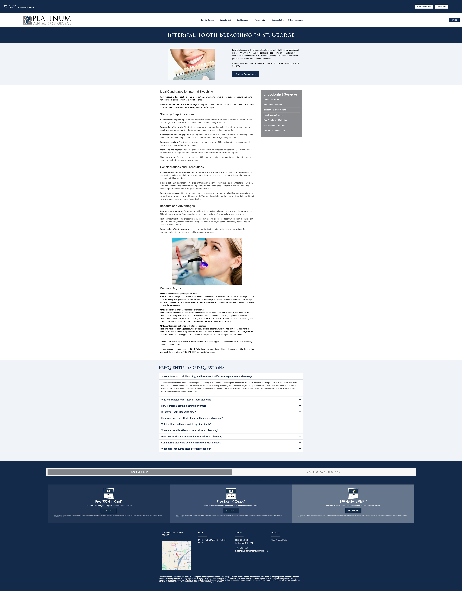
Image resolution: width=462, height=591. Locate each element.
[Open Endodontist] (283, 20)
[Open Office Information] (306, 20)
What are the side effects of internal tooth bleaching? (189, 430)
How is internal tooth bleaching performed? (184, 405)
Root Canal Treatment (272, 104)
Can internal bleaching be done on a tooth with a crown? (191, 442)
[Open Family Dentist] (215, 20)
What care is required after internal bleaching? (186, 448)
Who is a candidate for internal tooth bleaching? (186, 399)
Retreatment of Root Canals (275, 110)
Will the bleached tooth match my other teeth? (186, 424)
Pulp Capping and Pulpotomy (275, 120)
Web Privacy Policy (279, 540)
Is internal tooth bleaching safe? (178, 411)
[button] (231, 376)
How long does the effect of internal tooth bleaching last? (192, 418)
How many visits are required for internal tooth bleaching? (192, 436)
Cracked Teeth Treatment (274, 125)
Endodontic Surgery (271, 99)
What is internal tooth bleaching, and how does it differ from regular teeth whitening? (206, 376)
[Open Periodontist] (267, 20)
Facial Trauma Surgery (273, 115)
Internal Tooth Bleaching (274, 130)
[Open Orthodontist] (232, 20)
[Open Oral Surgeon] (250, 20)
